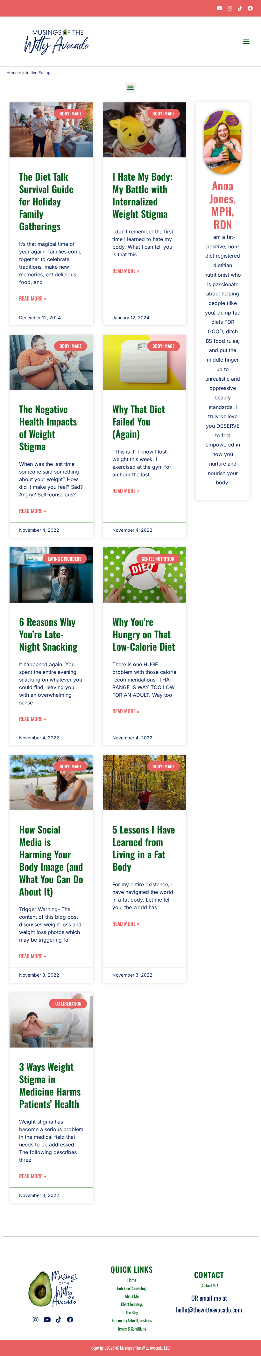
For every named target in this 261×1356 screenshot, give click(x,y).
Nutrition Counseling (131, 1288)
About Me (131, 1296)
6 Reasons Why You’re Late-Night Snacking (48, 634)
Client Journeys (132, 1304)
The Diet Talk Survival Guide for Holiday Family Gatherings (46, 201)
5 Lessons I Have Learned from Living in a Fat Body (143, 848)
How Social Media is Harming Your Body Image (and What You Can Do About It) (51, 860)
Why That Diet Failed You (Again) (138, 421)
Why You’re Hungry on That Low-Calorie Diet (143, 634)
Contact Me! (209, 1285)
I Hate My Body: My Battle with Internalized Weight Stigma (142, 195)
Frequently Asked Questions (132, 1320)
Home (131, 1279)
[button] (246, 41)
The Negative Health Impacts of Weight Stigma (48, 427)
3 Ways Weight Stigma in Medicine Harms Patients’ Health (50, 1085)
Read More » (32, 298)
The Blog (131, 1312)
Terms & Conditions (131, 1328)
